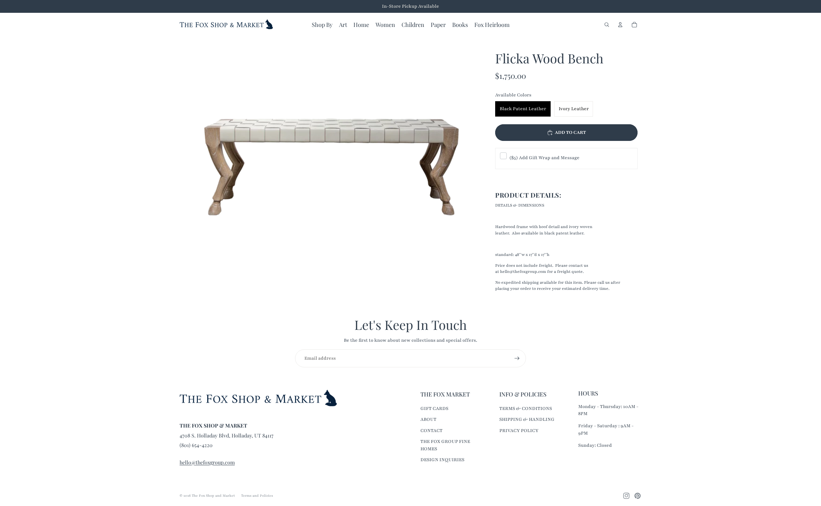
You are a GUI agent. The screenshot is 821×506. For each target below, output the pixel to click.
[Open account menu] (620, 25)
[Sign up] (517, 358)
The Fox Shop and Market (213, 495)
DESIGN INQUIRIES (442, 460)
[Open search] (607, 25)
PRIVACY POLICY (518, 431)
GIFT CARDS (434, 408)
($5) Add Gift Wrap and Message (544, 158)
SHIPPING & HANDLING (526, 419)
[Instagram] (626, 496)
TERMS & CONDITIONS (525, 408)
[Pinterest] (637, 496)
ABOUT (428, 419)
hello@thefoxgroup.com (207, 462)
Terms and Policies (257, 495)
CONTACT (431, 431)
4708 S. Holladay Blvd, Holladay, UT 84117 (227, 435)
